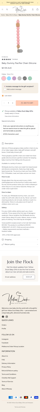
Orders (4, 325)
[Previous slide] (2, 3)
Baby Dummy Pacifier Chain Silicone (29, 15)
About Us (5, 356)
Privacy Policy (6, 367)
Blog (3, 385)
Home (3, 15)
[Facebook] (3, 316)
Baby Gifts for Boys (11, 15)
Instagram (5, 339)
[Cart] (37, 9)
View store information (12, 116)
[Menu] (2, 9)
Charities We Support (9, 378)
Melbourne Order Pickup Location (13, 346)
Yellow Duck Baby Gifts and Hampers (22, 402)
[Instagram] (6, 316)
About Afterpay (7, 389)
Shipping (8, 240)
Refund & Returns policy (10, 371)
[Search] (7, 9)
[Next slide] (37, 3)
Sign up (29, 277)
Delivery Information (8, 363)
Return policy (10, 244)
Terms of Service (7, 381)
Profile (4, 329)
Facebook (5, 343)
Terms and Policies (20, 407)
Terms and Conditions (9, 374)
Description (9, 143)
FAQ (3, 360)
